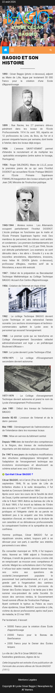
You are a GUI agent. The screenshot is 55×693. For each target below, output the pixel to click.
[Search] (51, 50)
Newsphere (44, 686)
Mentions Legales (27, 679)
